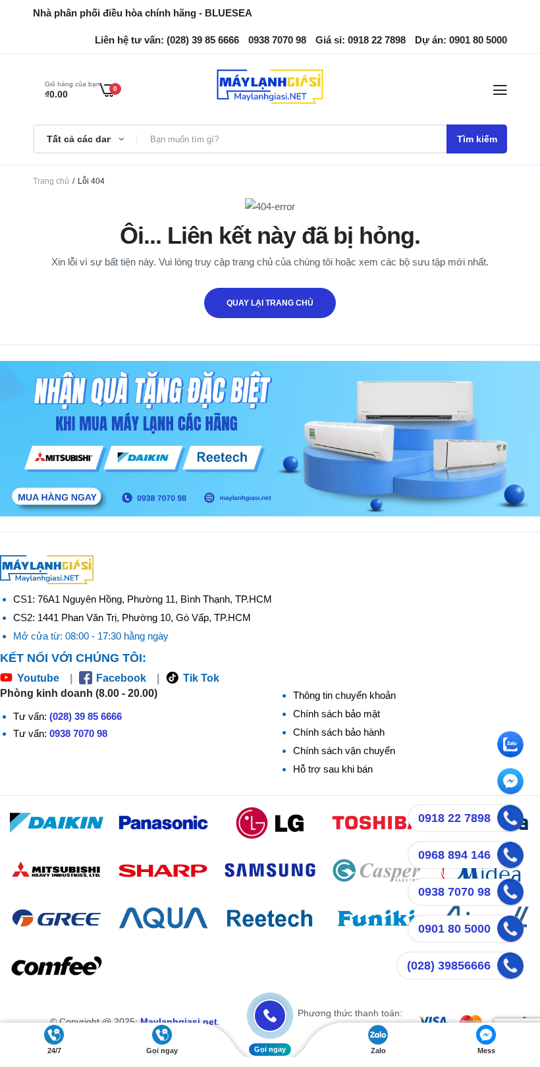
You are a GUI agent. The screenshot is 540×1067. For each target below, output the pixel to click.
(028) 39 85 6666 (85, 716)
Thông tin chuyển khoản (344, 695)
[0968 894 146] (510, 855)
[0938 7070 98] (510, 892)
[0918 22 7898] (510, 818)
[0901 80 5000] (510, 929)
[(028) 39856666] (510, 965)
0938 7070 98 (78, 733)
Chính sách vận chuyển (344, 750)
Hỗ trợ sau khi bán (333, 769)
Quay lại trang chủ (270, 303)
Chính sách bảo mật (336, 713)
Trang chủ (51, 181)
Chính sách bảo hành (339, 732)
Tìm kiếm (477, 139)
